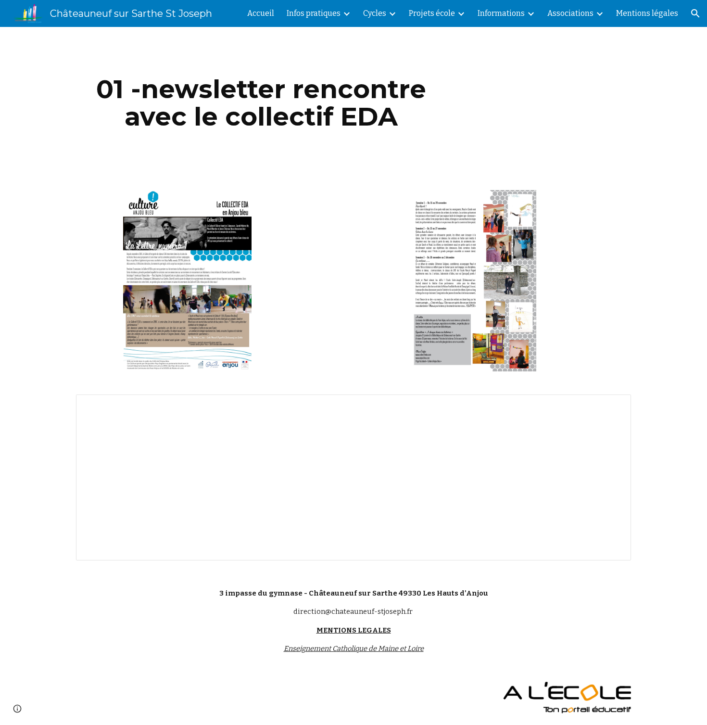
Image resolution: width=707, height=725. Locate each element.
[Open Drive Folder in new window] (612, 407)
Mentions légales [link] (647, 13)
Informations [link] (501, 13)
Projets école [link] (432, 13)
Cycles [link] (374, 13)
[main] (261, 102)
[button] (695, 13)
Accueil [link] (260, 13)
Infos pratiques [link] (314, 13)
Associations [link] (570, 13)
